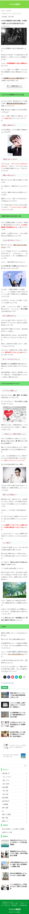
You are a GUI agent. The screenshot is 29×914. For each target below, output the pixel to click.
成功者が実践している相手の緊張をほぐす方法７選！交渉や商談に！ (17, 734)
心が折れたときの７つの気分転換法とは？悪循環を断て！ (17, 724)
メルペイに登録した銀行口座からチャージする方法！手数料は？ (17, 705)
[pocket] (12, 677)
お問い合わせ (7, 905)
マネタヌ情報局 (14, 4)
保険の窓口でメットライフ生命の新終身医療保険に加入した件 (17, 695)
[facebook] (8, 677)
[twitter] (4, 677)
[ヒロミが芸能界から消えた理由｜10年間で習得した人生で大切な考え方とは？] (16, 677)
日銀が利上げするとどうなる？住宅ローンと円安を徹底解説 (18, 842)
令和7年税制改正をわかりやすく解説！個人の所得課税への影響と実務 (19, 864)
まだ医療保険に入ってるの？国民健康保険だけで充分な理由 (17, 715)
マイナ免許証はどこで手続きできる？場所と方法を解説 (18, 886)
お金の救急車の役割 (23, 905)
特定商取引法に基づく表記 (7, 902)
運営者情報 (14, 905)
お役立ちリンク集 (7, 832)
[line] (20, 677)
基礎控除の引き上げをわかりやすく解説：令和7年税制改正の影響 (19, 853)
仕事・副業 (10, 683)
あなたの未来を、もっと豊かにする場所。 (13, 829)
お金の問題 (5, 683)
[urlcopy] (24, 677)
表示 (20, 86)
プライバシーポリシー (20, 902)
